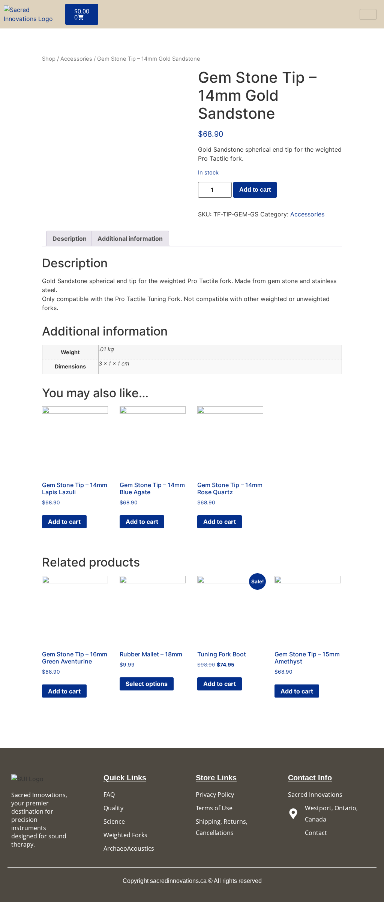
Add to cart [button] (64, 521)
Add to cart (255, 189)
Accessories (76, 58)
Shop (49, 58)
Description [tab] (69, 238)
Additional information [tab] (130, 238)
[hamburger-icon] (368, 14)
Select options (147, 683)
